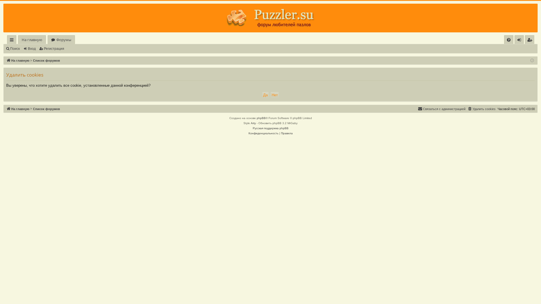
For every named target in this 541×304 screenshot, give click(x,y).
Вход (32, 49)
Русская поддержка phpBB (271, 128)
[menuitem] (508, 39)
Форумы (63, 39)
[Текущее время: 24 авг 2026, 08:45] (532, 60)
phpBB (261, 118)
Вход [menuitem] (520, 40)
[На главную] (270, 18)
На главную (32, 39)
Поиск (15, 49)
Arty (253, 123)
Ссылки (13, 40)
